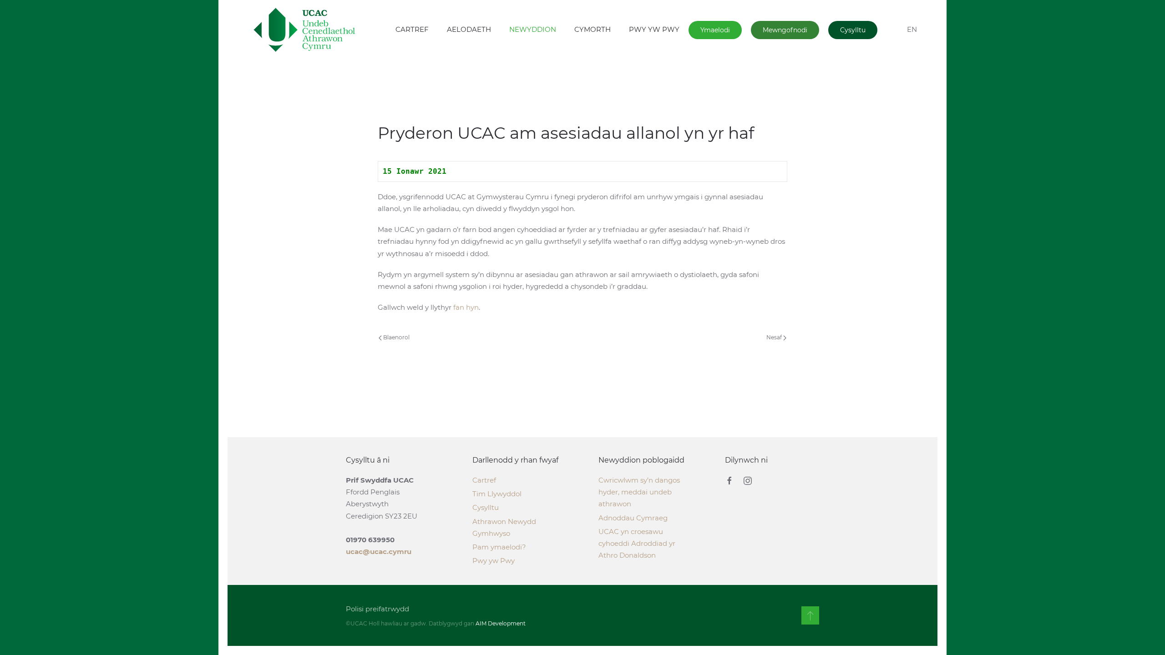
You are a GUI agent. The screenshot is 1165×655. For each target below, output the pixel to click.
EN (912, 29)
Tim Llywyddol (497, 493)
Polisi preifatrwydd (377, 609)
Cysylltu (853, 30)
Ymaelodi (715, 30)
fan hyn (466, 307)
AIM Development (501, 623)
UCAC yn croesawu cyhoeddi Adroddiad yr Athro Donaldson (636, 543)
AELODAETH (469, 29)
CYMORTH (592, 29)
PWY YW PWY (654, 29)
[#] (810, 615)
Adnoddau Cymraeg (633, 518)
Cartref (484, 480)
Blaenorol (396, 337)
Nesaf (774, 337)
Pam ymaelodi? (499, 547)
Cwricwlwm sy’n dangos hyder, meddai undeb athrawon (639, 492)
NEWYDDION (532, 29)
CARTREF (412, 29)
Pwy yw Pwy (493, 560)
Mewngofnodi (785, 30)
